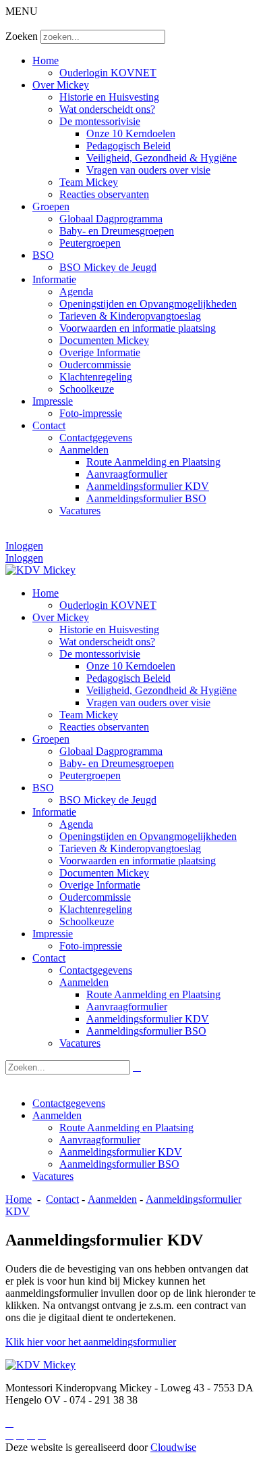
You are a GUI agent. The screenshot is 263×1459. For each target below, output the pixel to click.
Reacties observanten (104, 194)
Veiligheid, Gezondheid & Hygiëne (161, 158)
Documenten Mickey (104, 340)
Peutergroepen (90, 243)
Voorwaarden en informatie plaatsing (137, 328)
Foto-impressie (90, 413)
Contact (48, 425)
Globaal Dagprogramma (111, 218)
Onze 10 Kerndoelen (130, 133)
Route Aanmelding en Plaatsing (153, 462)
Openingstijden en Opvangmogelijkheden (148, 304)
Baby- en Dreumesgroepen (116, 231)
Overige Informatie (99, 352)
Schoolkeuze (86, 389)
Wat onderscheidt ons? (107, 109)
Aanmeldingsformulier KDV (147, 486)
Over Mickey (60, 85)
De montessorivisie (99, 121)
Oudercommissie (95, 364)
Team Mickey (88, 182)
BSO (43, 255)
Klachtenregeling (95, 376)
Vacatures (79, 510)
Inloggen (24, 545)
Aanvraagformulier (126, 474)
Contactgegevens (95, 437)
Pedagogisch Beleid (128, 145)
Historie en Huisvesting (109, 97)
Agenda (76, 291)
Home (45, 60)
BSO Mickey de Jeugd (107, 267)
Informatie (54, 279)
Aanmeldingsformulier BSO (146, 498)
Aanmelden (84, 449)
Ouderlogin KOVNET (107, 72)
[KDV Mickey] (40, 570)
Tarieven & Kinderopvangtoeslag (130, 316)
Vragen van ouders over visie (148, 170)
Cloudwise (173, 1447)
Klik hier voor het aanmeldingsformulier (90, 1341)
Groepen (50, 206)
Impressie (52, 401)
